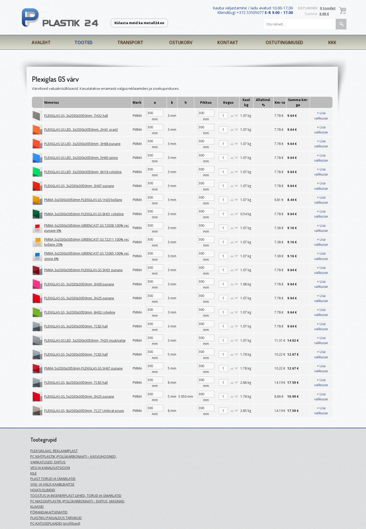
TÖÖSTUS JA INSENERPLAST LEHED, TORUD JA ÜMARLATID (75, 495)
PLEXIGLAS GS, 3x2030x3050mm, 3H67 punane (79, 186)
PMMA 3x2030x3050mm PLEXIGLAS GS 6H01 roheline (84, 214)
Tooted (83, 42)
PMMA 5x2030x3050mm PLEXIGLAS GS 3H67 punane (83, 368)
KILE (33, 473)
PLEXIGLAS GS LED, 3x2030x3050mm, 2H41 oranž (81, 129)
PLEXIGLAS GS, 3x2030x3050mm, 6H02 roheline (79, 312)
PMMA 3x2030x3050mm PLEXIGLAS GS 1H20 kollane (83, 200)
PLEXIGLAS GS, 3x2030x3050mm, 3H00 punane (79, 284)
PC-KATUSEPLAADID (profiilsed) (55, 523)
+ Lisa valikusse (321, 115)
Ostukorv (180, 42)
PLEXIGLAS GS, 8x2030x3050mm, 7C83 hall (76, 382)
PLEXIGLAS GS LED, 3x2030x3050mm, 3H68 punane (82, 143)
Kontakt (227, 42)
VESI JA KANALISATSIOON (50, 467)
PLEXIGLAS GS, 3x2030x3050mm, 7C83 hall (76, 326)
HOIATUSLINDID (42, 489)
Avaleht (41, 42)
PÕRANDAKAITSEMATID (49, 512)
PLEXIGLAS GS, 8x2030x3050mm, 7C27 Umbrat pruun (84, 410)
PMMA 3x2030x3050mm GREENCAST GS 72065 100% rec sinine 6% (86, 256)
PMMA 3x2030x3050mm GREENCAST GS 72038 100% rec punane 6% (86, 228)
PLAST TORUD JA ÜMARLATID (53, 478)
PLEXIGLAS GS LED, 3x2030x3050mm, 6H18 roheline (83, 172)
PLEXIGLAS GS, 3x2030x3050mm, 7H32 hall (76, 115)
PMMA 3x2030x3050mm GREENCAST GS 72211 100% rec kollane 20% (86, 242)
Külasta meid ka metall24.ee (139, 22)
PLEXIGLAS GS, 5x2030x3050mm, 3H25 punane (79, 396)
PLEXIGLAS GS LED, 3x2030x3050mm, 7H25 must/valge (85, 340)
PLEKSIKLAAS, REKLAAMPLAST (54, 450)
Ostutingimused (284, 42)
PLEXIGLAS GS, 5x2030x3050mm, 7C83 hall (76, 354)
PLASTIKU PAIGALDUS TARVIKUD (56, 517)
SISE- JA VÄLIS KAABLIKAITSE (52, 484)
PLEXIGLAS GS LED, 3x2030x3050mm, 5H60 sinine (81, 157)
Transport (130, 42)
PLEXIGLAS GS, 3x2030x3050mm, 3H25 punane (79, 298)
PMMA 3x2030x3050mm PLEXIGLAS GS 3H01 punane (83, 270)
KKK (332, 42)
